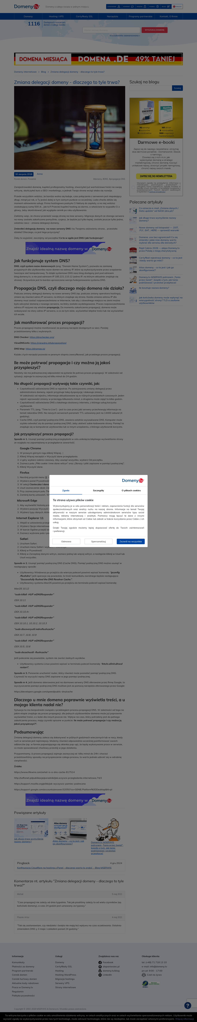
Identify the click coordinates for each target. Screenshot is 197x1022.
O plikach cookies (131, 490)
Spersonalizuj (98, 541)
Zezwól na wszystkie (131, 541)
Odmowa (66, 541)
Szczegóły (98, 490)
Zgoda (65, 490)
